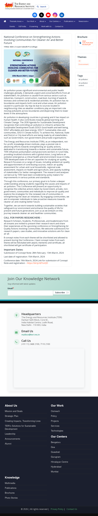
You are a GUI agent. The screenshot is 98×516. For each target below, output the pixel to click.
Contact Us (59, 26)
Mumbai (54, 471)
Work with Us (46, 26)
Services (55, 425)
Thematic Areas (16, 21)
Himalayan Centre (59, 461)
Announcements (12, 438)
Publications (69, 21)
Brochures (10, 492)
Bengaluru (55, 442)
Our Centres (54, 21)
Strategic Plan (11, 415)
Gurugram (55, 456)
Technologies (57, 430)
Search (43, 6)
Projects (55, 420)
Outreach (55, 411)
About (42, 21)
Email (10, 288)
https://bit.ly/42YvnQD (37, 263)
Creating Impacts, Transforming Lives (23, 420)
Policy (54, 415)
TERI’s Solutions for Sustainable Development (20, 427)
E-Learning (34, 26)
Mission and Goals (14, 411)
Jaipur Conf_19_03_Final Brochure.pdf (87, 42)
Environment (83, 64)
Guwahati (55, 451)
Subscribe (60, 292)
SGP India (22, 26)
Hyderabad (56, 466)
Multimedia (10, 483)
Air (80, 61)
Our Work (31, 21)
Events (12, 26)
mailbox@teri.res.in (30, 334)
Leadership (10, 433)
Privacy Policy (57, 509)
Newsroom (83, 21)
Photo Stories (11, 497)
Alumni (8, 443)
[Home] (19, 6)
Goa (53, 447)
